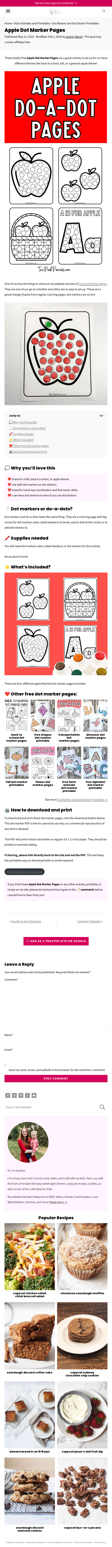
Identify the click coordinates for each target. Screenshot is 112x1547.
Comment (12, 979)
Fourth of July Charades (26, 921)
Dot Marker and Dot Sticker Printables (75, 23)
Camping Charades (89, 921)
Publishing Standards (15, 1542)
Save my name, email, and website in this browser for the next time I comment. (57, 1070)
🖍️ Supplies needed (21, 434)
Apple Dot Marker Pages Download (24, 871)
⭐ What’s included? (21, 440)
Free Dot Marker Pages (93, 284)
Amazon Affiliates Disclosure (59, 1542)
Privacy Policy (100, 1542)
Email (9, 1050)
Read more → (58, 1202)
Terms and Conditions (82, 1542)
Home (8, 23)
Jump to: (15, 415)
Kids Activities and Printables (32, 23)
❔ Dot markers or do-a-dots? (27, 428)
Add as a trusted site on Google (58, 941)
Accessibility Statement (36, 1542)
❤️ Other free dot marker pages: (29, 446)
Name (9, 1035)
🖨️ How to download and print (28, 452)
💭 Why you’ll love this (23, 422)
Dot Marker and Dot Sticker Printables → (82, 799)
